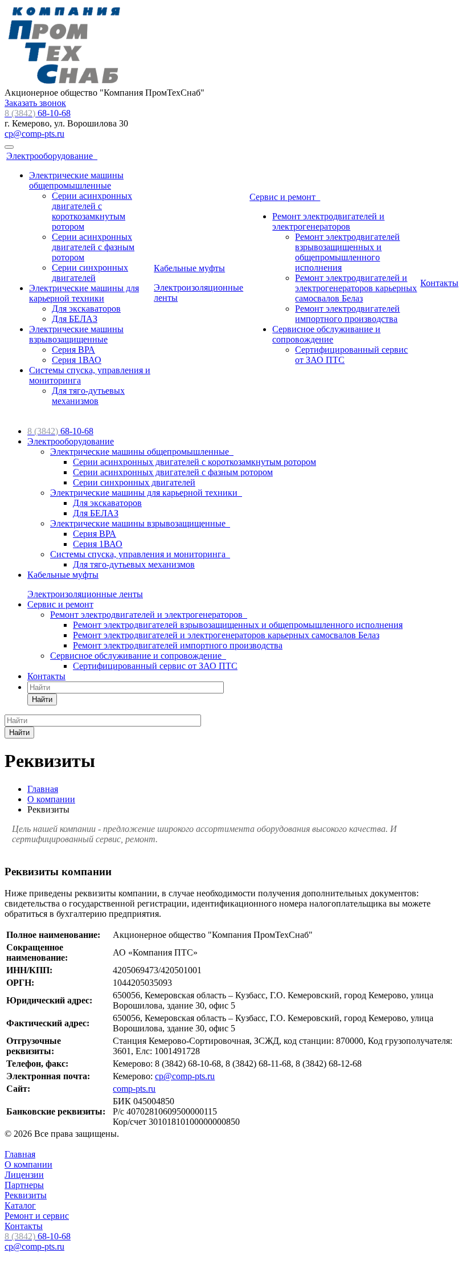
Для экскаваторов (86, 308)
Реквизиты (26, 1195)
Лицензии (24, 1175)
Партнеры (24, 1185)
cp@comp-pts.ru (34, 133)
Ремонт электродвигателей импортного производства (347, 314)
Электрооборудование (51, 156)
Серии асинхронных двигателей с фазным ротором (93, 247)
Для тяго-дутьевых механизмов (88, 396)
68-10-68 (38, 113)
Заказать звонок (35, 103)
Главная (20, 1154)
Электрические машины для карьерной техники (84, 293)
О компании (28, 1164)
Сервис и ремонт (284, 197)
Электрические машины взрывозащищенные (76, 334)
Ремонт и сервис (37, 1216)
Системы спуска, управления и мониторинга (140, 554)
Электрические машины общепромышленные (76, 180)
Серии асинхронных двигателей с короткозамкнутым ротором (92, 211)
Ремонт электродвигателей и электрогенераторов (328, 221)
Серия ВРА (73, 349)
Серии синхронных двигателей (90, 273)
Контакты (439, 283)
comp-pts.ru (134, 1088)
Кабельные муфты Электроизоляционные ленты (198, 283)
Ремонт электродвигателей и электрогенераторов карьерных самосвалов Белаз (356, 288)
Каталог (20, 1205)
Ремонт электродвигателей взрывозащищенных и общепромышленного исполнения (347, 252)
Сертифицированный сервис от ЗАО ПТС (155, 666)
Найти (42, 699)
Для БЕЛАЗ (74, 319)
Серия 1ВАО (76, 360)
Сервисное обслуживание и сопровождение (326, 334)
